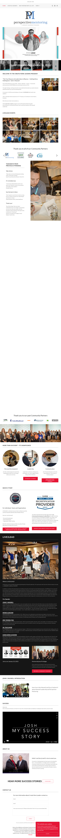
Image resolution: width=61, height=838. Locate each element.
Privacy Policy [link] (34, 822)
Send (30, 818)
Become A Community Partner (42, 671)
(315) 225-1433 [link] (30, 1)
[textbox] (30, 799)
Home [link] (4, 5)
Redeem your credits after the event (44, 528)
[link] (55, 6)
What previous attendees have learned (50, 480)
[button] (38, 5)
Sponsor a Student (30, 478)
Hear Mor (48, 781)
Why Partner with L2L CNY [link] (26, 5)
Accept (47, 833)
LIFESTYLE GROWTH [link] (12, 5)
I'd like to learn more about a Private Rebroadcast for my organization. (16, 529)
